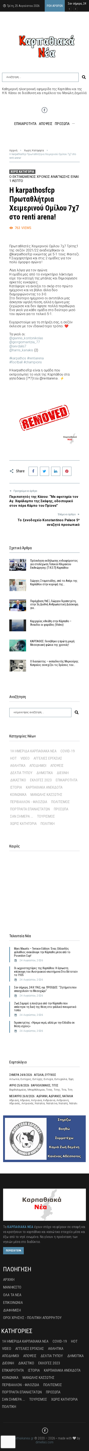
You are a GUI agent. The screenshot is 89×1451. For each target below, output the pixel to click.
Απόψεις (57, 765)
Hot (13, 758)
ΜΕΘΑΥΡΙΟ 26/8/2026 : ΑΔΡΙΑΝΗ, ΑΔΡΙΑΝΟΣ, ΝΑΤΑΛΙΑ (41, 1096)
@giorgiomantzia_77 (24, 342)
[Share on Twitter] (44, 471)
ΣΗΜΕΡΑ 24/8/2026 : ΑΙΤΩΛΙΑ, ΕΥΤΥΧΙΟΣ (32, 1074)
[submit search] (84, 77)
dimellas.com (45, 1442)
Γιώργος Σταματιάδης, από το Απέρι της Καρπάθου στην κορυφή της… (53, 582)
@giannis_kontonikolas (26, 338)
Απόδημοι (37, 765)
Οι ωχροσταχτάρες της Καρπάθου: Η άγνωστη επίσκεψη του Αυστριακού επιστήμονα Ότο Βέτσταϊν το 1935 (46, 971)
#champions (33, 362)
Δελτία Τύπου (21, 773)
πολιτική (48, 823)
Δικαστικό (18, 780)
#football (16, 362)
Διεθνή (63, 773)
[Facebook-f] (44, 110)
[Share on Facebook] (33, 471)
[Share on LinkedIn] (55, 471)
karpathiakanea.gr (21, 1438)
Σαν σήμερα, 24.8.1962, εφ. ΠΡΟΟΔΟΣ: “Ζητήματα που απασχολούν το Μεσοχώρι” (45, 989)
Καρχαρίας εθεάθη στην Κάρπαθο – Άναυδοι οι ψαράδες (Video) (50, 622)
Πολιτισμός (60, 802)
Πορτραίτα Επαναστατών (30, 809)
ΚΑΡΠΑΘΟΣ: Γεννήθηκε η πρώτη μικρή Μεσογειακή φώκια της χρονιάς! (52, 643)
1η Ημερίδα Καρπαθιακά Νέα (33, 751)
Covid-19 (67, 751)
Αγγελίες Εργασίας (48, 758)
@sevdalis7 (17, 346)
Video (25, 758)
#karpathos (17, 358)
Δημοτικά (44, 773)
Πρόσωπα (61, 809)
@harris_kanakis (21, 350)
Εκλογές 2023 (41, 780)
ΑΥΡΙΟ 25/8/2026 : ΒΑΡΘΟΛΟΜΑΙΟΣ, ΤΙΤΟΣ (33, 1085)
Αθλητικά (17, 765)
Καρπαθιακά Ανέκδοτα (44, 787)
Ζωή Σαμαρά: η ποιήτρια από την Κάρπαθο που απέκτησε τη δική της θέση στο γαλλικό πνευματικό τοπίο (45, 1007)
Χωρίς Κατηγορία (34, 150)
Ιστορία (16, 787)
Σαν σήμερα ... (21, 816)
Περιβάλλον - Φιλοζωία (28, 802)
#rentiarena (35, 358)
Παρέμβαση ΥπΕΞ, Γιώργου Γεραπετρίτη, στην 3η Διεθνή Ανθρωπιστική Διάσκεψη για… (54, 604)
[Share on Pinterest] (66, 471)
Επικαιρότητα (66, 780)
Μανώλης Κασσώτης (46, 794)
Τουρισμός (46, 816)
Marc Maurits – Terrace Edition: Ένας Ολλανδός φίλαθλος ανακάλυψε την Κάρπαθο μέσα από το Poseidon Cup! (42, 952)
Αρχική (13, 150)
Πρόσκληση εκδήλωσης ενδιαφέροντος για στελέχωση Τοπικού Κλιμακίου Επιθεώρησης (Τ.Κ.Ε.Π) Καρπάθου (54, 564)
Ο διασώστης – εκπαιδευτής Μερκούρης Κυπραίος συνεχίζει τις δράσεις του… (54, 663)
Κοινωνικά (18, 794)
